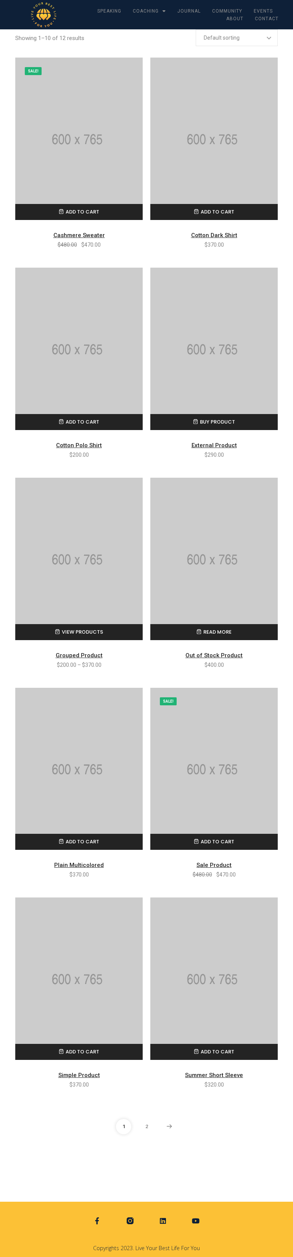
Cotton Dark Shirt (214, 235)
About (234, 18)
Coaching (146, 11)
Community (227, 11)
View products (82, 632)
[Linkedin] (163, 1221)
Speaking (109, 11)
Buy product (217, 421)
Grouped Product (79, 655)
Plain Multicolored (79, 865)
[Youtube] (196, 1221)
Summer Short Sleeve (214, 1075)
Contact (267, 18)
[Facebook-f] (97, 1221)
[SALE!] (79, 138)
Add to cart (82, 211)
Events (263, 11)
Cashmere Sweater (79, 235)
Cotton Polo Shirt (79, 445)
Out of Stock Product (214, 655)
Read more (217, 632)
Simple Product (79, 1075)
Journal (189, 11)
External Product (214, 445)
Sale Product (214, 865)
